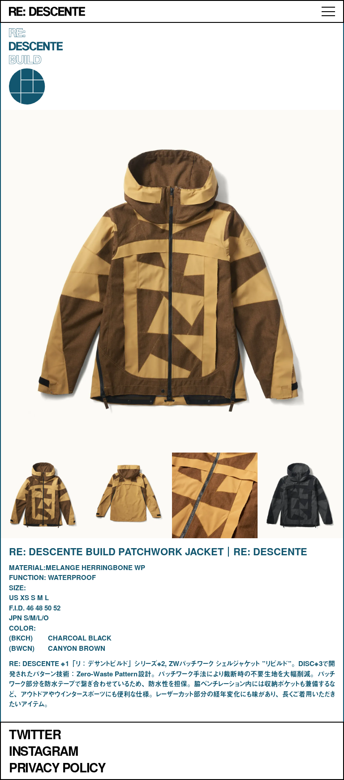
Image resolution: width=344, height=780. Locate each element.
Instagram (43, 750)
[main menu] (328, 11)
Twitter (34, 734)
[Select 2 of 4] (215, 495)
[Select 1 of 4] (129, 495)
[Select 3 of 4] (300, 495)
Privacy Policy (57, 767)
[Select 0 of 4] (43, 495)
